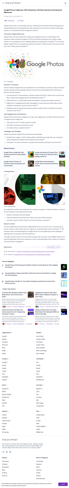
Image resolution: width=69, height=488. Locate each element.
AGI (37, 394)
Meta (3, 348)
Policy (38, 467)
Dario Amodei (40, 353)
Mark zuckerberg (41, 350)
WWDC (4, 391)
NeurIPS (4, 403)
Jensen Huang (40, 339)
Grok (3, 374)
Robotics (4, 418)
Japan (38, 429)
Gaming (4, 423)
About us (4, 476)
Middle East (39, 432)
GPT (37, 362)
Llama (38, 371)
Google (4, 339)
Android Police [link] (11, 206)
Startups (38, 470)
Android (4, 380)
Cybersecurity (6, 420)
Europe (38, 420)
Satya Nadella (40, 348)
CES (3, 406)
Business (39, 464)
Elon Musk (39, 342)
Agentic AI (39, 389)
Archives (4, 473)
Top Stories (5, 461)
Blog (3, 470)
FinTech (4, 415)
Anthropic (5, 342)
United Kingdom (41, 426)
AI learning (5, 432)
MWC (3, 400)
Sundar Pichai (40, 345)
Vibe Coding (39, 403)
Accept (63, 484)
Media (4, 429)
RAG (37, 400)
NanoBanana (40, 380)
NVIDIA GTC (5, 397)
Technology (39, 461)
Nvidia (4, 350)
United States (40, 415)
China (37, 418)
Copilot (4, 371)
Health (38, 473)
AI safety (39, 397)
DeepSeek (5, 377)
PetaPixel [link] (10, 81)
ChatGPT (4, 362)
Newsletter (5, 467)
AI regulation (40, 406)
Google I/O (5, 389)
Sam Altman (40, 336)
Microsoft (5, 345)
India (37, 423)
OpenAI (4, 336)
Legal (3, 426)
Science (38, 476)
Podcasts (5, 464)
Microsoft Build (6, 394)
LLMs (37, 391)
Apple (4, 353)
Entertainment (40, 478)
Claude (4, 368)
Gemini (4, 365)
